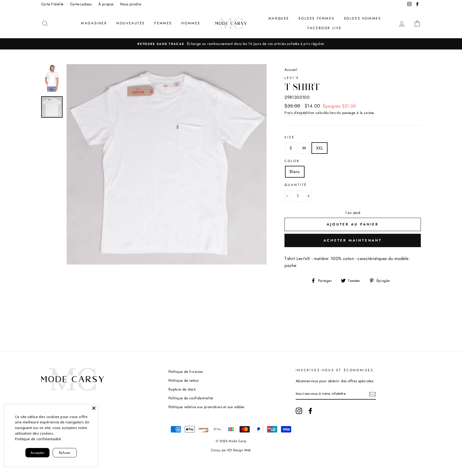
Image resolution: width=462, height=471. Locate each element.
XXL (319, 148)
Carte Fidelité (52, 4)
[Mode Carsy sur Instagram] (299, 411)
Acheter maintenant (353, 240)
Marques (278, 18)
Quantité (295, 184)
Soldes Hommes (362, 18)
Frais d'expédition (299, 112)
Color (291, 161)
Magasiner (94, 23)
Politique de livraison (185, 371)
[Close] (94, 408)
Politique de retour (183, 380)
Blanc (295, 172)
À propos (105, 4)
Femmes (163, 23)
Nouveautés (130, 23)
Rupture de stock (182, 389)
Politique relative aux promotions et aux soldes (206, 406)
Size (289, 137)
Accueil (290, 69)
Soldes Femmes (316, 18)
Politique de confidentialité (190, 398)
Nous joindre (130, 4)
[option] (231, 44)
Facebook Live (324, 27)
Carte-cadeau (81, 4)
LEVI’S (291, 77)
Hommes (190, 23)
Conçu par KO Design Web (231, 450)
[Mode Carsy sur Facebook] (310, 411)
